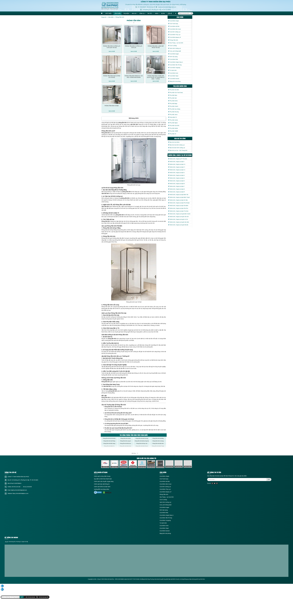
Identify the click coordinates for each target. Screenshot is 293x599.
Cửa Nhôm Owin (174, 73)
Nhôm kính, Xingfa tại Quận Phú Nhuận (180, 203)
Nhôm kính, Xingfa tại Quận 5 (177, 181)
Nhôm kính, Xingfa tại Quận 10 (177, 164)
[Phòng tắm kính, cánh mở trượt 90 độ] (155, 35)
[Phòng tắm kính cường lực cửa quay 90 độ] (111, 35)
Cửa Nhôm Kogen (174, 54)
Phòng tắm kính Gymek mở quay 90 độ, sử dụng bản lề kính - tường (155, 77)
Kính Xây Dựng (173, 56)
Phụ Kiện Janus (173, 114)
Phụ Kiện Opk (173, 98)
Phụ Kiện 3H (173, 133)
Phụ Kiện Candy (174, 120)
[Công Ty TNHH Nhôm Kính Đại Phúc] (110, 5)
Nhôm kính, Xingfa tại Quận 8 (177, 189)
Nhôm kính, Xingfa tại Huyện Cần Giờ (179, 216)
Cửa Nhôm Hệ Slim (174, 26)
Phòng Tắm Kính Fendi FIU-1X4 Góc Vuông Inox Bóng (134, 76)
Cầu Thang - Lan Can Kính (176, 43)
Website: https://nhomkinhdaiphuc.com (18, 493)
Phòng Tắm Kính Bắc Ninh (158, 443)
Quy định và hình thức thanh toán (103, 479)
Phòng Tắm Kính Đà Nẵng (158, 438)
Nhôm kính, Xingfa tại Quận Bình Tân (179, 194)
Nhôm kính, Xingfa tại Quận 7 (177, 186)
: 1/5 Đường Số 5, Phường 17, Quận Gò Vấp (16, 541)
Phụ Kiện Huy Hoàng (175, 109)
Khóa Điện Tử (173, 117)
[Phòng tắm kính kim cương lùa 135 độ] (111, 65)
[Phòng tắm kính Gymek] (111, 94)
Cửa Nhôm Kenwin (174, 78)
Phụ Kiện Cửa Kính (174, 125)
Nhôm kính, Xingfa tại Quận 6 (177, 183)
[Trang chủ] (102, 13)
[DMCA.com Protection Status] (107, 492)
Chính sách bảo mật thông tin (102, 484)
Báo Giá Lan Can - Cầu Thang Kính (178, 150)
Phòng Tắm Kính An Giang (158, 441)
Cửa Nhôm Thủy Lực (175, 34)
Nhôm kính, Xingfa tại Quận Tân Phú (179, 208)
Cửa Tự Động (173, 45)
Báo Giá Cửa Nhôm (174, 142)
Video (156, 13)
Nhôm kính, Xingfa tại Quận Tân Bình (179, 205)
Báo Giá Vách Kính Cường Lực (177, 147)
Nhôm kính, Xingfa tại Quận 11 (177, 167)
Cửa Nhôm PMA (174, 59)
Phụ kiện (126, 13)
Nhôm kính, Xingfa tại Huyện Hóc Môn (179, 222)
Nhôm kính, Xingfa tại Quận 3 (177, 175)
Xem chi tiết (112, 51)
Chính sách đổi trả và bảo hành (102, 486)
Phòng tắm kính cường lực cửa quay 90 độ (111, 46)
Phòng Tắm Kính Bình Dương (142, 438)
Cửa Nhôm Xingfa (174, 21)
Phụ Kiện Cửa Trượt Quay (176, 92)
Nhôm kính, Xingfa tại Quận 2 (177, 172)
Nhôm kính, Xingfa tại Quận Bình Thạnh (180, 197)
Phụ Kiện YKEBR (174, 131)
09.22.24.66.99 (151, 7)
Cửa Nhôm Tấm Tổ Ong (176, 65)
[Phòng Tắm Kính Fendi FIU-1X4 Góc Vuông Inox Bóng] (133, 65)
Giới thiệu (108, 13)
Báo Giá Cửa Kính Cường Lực (177, 145)
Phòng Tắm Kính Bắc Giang (109, 443)
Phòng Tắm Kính (174, 40)
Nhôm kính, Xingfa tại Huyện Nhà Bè (179, 225)
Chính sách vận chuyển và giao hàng (103, 481)
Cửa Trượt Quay (174, 23)
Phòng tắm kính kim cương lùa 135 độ (111, 76)
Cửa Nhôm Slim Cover (175, 29)
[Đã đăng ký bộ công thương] (98, 492)
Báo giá (134, 13)
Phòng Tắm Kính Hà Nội (125, 438)
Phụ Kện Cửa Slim (174, 89)
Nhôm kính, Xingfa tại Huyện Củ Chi (179, 219)
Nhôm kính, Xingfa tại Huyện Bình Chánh (180, 214)
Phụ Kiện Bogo (173, 103)
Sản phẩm (117, 13)
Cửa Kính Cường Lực (175, 32)
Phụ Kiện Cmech (174, 106)
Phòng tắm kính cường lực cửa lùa (133, 46)
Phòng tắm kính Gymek (112, 105)
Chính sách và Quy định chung (102, 476)
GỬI (269, 479)
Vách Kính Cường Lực (175, 48)
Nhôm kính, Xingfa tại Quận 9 (177, 192)
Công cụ (141, 13)
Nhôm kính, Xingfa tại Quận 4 (177, 178)
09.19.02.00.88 (142, 7)
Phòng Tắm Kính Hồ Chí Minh (109, 438)
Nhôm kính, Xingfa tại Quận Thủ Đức (179, 211)
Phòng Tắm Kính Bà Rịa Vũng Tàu (142, 441)
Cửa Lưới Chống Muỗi (175, 51)
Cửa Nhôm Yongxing (175, 67)
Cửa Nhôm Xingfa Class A (176, 62)
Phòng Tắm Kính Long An (125, 441)
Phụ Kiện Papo (173, 95)
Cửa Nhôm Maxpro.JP (175, 37)
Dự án (163, 13)
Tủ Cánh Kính (173, 70)
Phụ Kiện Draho (174, 100)
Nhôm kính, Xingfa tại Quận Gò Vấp (179, 200)
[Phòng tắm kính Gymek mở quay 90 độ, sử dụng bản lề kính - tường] (155, 65)
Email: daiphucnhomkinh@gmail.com (17, 490)
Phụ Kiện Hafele (174, 128)
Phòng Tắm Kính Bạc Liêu (141, 443)
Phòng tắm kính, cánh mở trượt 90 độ (156, 46)
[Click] (102, 463)
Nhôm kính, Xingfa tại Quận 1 (177, 161)
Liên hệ (170, 13)
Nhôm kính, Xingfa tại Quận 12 (177, 170)
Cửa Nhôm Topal (174, 76)
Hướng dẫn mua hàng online (101, 489)
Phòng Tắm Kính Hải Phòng (109, 441)
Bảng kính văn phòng (175, 81)
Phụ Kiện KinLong (174, 111)
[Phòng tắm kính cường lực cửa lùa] (133, 35)
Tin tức (149, 13)
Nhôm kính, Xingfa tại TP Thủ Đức (178, 159)
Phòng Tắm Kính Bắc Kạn (125, 443)
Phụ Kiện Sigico (174, 122)
